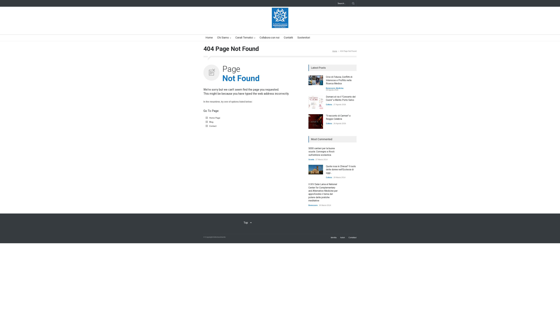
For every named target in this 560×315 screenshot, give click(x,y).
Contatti (288, 37)
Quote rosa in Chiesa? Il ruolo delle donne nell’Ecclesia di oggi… (341, 169)
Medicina (339, 88)
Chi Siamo (223, 37)
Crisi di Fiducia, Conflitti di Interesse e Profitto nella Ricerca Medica (339, 80)
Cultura (329, 105)
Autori (342, 238)
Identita (334, 238)
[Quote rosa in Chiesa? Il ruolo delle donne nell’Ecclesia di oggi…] (315, 169)
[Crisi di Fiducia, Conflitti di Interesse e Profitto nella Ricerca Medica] (315, 80)
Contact (212, 126)
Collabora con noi (269, 37)
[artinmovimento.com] (280, 23)
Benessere (330, 88)
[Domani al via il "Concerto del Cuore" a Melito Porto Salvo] (315, 102)
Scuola (311, 160)
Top (246, 222)
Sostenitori (303, 37)
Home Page (214, 118)
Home (209, 37)
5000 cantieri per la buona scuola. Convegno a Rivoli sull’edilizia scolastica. (321, 151)
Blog (211, 122)
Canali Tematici (244, 37)
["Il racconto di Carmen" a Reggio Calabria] (315, 121)
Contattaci (353, 238)
